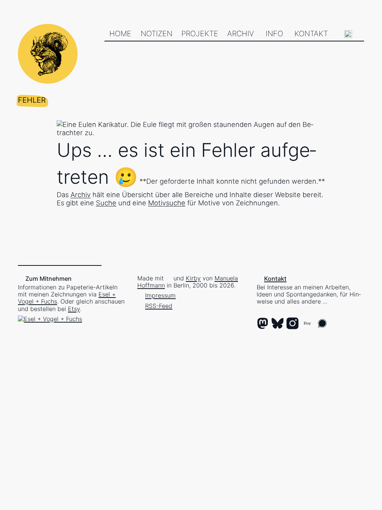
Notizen (156, 33)
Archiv (240, 33)
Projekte (199, 33)
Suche (106, 203)
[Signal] (322, 324)
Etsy (74, 308)
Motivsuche (166, 203)
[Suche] (348, 34)
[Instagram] (292, 324)
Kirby (193, 278)
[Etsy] (307, 324)
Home (120, 33)
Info (274, 33)
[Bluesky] (278, 324)
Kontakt (311, 33)
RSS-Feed (158, 306)
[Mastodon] (263, 324)
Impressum (160, 295)
